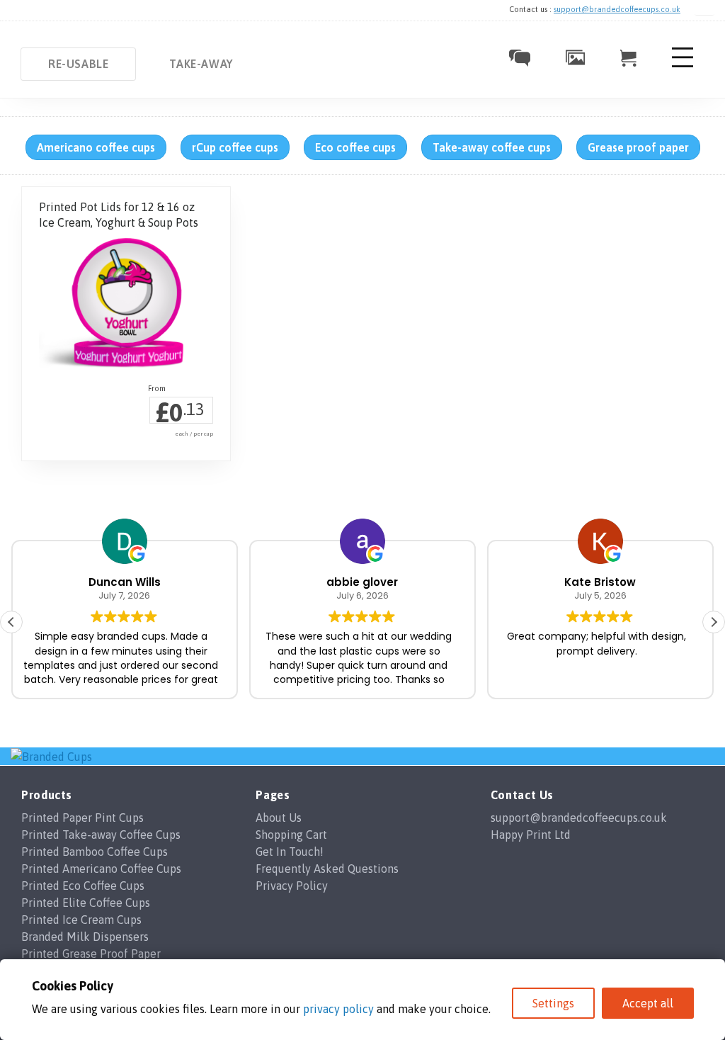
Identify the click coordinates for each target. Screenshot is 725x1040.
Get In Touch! (290, 851)
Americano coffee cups (96, 147)
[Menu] (682, 67)
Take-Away (200, 63)
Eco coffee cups (355, 147)
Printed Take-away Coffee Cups (101, 834)
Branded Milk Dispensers (85, 936)
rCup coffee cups (235, 147)
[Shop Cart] (628, 62)
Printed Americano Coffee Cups (101, 868)
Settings (553, 1003)
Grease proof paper (638, 147)
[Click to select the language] (704, 10)
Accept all (647, 1003)
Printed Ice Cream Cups (81, 919)
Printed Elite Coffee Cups (85, 902)
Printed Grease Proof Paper (91, 953)
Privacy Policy (292, 885)
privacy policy (338, 1008)
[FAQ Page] (520, 62)
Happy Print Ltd (531, 834)
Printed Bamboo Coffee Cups (94, 851)
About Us (279, 817)
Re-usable (78, 63)
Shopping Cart (291, 834)
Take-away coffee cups (492, 147)
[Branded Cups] (51, 756)
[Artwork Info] (575, 61)
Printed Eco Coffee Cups (82, 885)
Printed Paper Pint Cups (82, 817)
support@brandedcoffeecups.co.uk (617, 9)
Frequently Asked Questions (327, 868)
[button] (713, 622)
